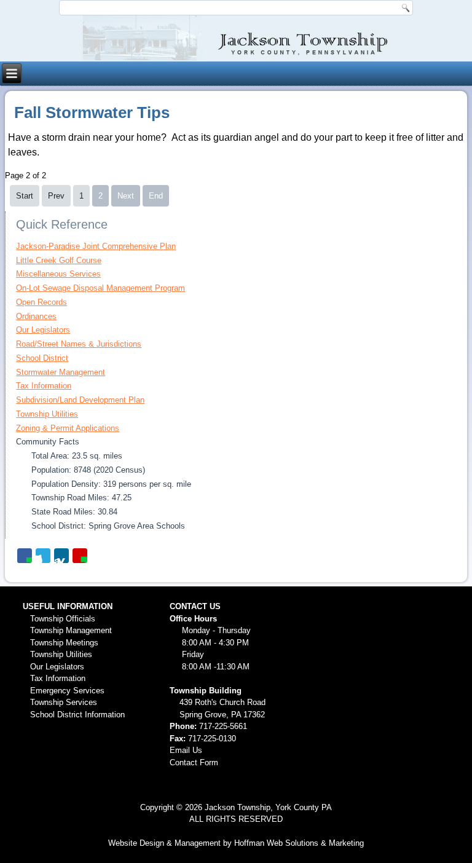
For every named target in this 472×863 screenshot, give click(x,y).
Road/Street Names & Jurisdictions (78, 344)
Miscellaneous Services (58, 273)
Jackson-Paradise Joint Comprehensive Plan (96, 246)
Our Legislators (43, 329)
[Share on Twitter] (43, 555)
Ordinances (36, 316)
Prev (56, 195)
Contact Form (194, 762)
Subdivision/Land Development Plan (80, 399)
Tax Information (43, 385)
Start (24, 195)
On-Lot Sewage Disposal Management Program (100, 288)
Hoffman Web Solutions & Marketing (299, 843)
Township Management (71, 630)
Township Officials (62, 618)
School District (42, 358)
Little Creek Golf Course (58, 260)
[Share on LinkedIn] (61, 555)
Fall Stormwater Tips (92, 112)
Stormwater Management (60, 372)
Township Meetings (64, 642)
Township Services (63, 702)
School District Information (77, 714)
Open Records (41, 302)
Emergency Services (67, 690)
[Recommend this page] (80, 555)
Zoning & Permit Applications (67, 428)
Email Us (186, 750)
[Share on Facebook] (24, 555)
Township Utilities (47, 414)
